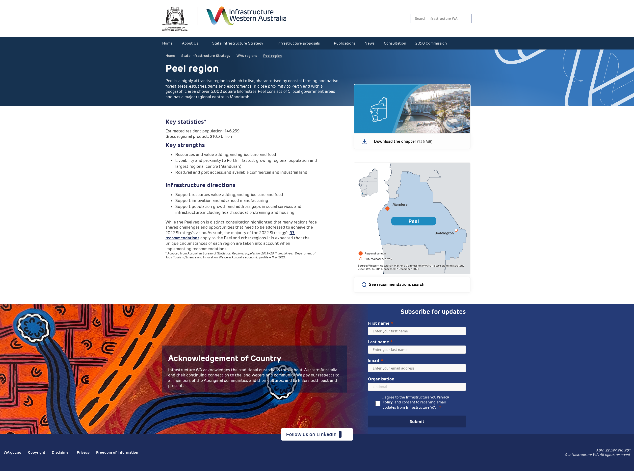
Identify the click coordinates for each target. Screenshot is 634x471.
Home (167, 43)
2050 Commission (431, 43)
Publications (344, 43)
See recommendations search (396, 284)
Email (373, 360)
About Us (190, 43)
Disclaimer (61, 452)
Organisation (381, 379)
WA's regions (247, 55)
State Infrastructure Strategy (237, 43)
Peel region (272, 55)
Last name (378, 342)
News (369, 43)
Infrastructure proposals (298, 43)
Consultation (395, 43)
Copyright (36, 452)
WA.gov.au (12, 452)
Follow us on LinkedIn (312, 434)
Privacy (83, 452)
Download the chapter (395, 141)
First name (378, 323)
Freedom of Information (117, 452)
